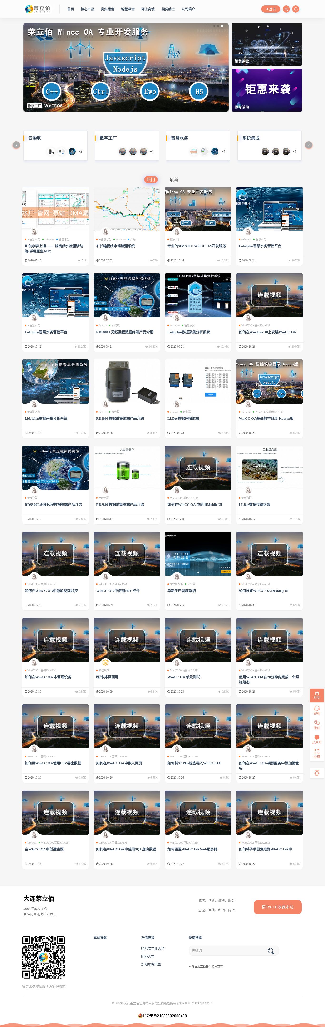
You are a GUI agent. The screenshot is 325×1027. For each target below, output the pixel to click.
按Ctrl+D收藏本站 (278, 907)
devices (103, 325)
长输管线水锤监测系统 (117, 246)
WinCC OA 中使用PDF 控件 (117, 591)
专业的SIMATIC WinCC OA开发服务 (196, 246)
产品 (133, 239)
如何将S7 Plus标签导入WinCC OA (194, 763)
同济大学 (147, 956)
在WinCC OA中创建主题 (44, 849)
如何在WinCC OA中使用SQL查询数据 (126, 849)
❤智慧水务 (33, 239)
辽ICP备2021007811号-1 (195, 1003)
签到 (317, 697)
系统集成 (104, 670)
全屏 (317, 757)
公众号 (317, 742)
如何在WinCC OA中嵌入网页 (119, 763)
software (49, 239)
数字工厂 (175, 239)
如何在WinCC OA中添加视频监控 (51, 591)
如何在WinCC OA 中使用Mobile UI (194, 504)
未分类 (191, 584)
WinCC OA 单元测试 (183, 677)
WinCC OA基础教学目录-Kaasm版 (266, 418)
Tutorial (246, 411)
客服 (317, 713)
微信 (317, 728)
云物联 (116, 325)
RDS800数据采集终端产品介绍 (120, 418)
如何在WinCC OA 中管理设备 (48, 677)
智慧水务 (64, 239)
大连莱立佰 (38, 898)
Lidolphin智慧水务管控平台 (260, 246)
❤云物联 (32, 497)
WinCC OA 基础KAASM (255, 325)
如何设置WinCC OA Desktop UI (263, 591)
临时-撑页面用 (107, 677)
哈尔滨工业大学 (152, 948)
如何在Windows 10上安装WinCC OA (267, 332)
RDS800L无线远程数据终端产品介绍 (124, 332)
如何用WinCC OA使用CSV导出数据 (53, 763)
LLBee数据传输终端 (183, 418)
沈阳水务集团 (151, 964)
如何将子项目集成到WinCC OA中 (265, 849)
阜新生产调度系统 (181, 591)
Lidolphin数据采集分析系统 (188, 332)
